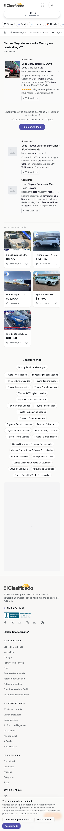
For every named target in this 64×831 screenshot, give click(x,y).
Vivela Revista (10, 746)
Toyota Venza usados (19, 405)
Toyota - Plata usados (18, 436)
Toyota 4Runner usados (18, 381)
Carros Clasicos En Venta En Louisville (32, 462)
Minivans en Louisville (43, 469)
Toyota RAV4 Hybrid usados (32, 393)
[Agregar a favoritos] (26, 264)
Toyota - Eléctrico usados (19, 424)
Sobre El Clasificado (13, 647)
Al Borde (8, 741)
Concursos (9, 766)
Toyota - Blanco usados (18, 430)
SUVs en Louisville (19, 469)
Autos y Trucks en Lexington (32, 367)
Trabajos (8, 657)
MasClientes (9, 730)
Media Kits (9, 652)
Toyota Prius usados (45, 405)
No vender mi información (16, 694)
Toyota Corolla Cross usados (32, 399)
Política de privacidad (14, 678)
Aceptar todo (11, 826)
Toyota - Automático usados (32, 412)
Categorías (9, 777)
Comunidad (9, 761)
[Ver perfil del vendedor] (7, 234)
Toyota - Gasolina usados (32, 418)
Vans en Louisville (19, 456)
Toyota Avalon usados (18, 387)
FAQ (6, 796)
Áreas (6, 782)
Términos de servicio (14, 662)
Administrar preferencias (18, 819)
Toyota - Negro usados (46, 430)
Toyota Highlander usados (45, 374)
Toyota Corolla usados (45, 387)
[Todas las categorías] (42, 5)
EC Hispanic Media (13, 709)
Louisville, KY (19, 32)
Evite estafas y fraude (14, 673)
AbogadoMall (10, 736)
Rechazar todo (44, 819)
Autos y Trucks (40, 32)
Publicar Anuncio (32, 126)
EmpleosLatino (11, 720)
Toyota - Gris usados (47, 424)
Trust (6, 668)
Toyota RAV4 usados (16, 374)
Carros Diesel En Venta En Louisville (32, 475)
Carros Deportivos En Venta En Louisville (32, 444)
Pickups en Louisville (43, 456)
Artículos (8, 772)
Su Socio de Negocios (15, 725)
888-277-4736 (16, 607)
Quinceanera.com (12, 714)
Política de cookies (13, 684)
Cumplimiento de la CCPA (16, 689)
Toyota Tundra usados (46, 381)
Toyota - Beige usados (45, 436)
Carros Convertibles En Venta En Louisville (32, 450)
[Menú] (54, 5)
